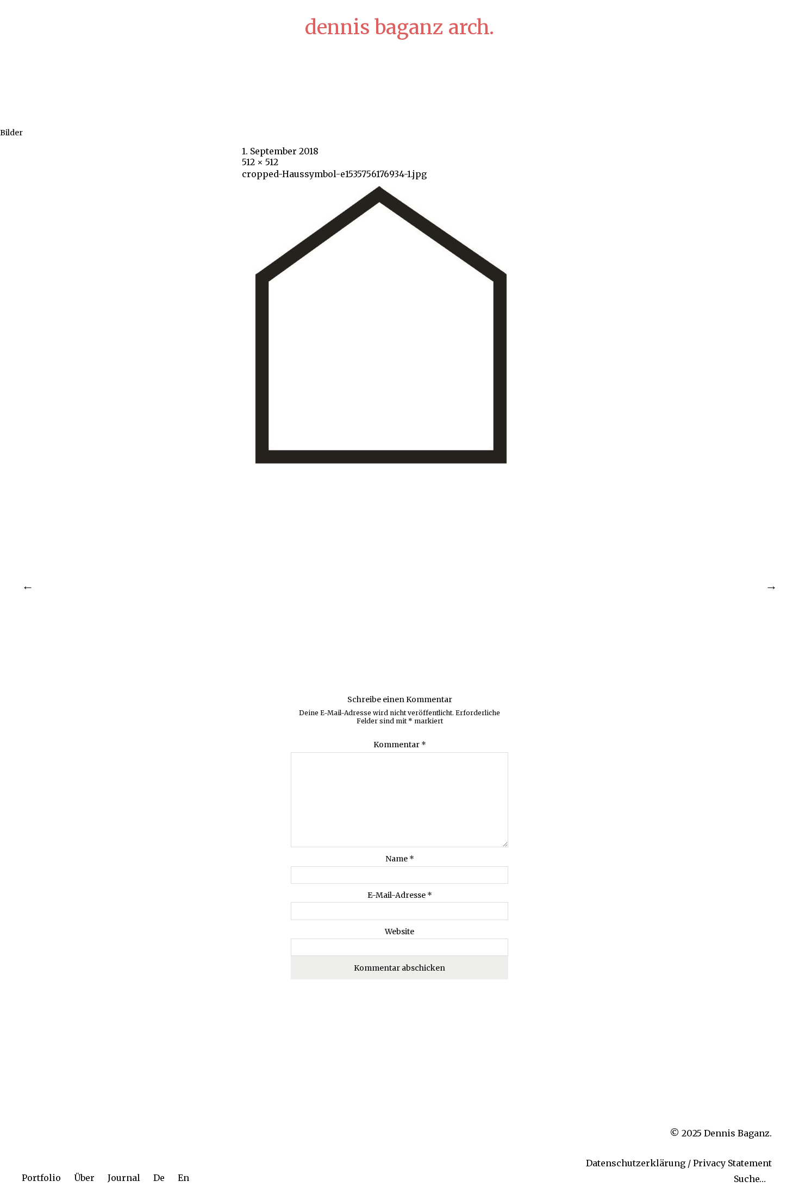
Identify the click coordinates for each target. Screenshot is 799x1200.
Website (399, 931)
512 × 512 (260, 162)
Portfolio (41, 1177)
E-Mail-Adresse (399, 895)
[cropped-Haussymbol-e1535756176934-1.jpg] (381, 460)
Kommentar (399, 744)
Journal (124, 1177)
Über (84, 1177)
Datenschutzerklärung (635, 1163)
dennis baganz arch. (399, 27)
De (159, 1177)
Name (399, 859)
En (183, 1177)
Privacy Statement (732, 1163)
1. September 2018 (280, 151)
